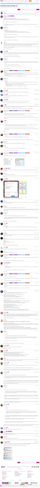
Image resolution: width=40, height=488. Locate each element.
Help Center (21, 466)
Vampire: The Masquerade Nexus (18, 473)
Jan (4, 104)
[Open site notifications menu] (36, 1)
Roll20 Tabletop (4, 472)
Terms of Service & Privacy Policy (13, 466)
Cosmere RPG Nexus (17, 475)
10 (32, 9)
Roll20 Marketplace (4, 473)
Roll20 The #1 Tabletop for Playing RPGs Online (6, 471)
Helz (4, 237)
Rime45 (5, 247)
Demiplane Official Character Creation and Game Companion (20, 471)
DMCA (16, 466)
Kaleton (5, 51)
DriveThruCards (4, 478)
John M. (5, 350)
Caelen (5, 178)
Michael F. (5, 364)
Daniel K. (5, 312)
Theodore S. (6, 27)
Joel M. (5, 387)
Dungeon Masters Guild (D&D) (30, 474)
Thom (4, 12)
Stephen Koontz (6, 70)
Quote (6, 59)
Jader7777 (5, 436)
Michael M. (5, 233)
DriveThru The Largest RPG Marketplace (5, 476)
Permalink (5, 59)
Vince (5, 256)
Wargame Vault (4, 479)
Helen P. (5, 290)
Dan (4, 200)
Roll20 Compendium (4, 474)
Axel (4, 441)
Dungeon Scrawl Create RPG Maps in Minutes (30, 471)
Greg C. (5, 94)
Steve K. (5, 80)
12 (35, 9)
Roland (5, 358)
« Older (19, 9)
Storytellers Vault (29, 477)
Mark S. (5, 319)
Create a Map (28, 472)
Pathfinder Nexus (16, 472)
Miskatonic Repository (29, 476)
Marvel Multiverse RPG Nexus (18, 474)
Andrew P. (5, 141)
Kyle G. (5, 145)
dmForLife (5, 345)
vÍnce (5, 168)
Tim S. (5, 172)
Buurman (5, 206)
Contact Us (18, 466)
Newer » (38, 9)
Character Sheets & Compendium (8, 7)
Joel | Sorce (6, 362)
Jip (4, 214)
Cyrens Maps (6, 16)
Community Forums (2, 7)
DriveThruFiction (4, 477)
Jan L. (5, 431)
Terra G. (5, 42)
